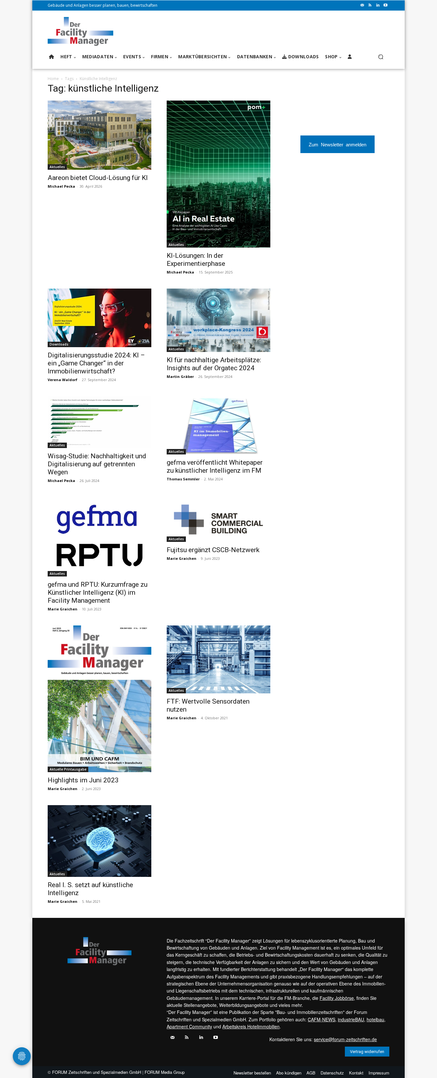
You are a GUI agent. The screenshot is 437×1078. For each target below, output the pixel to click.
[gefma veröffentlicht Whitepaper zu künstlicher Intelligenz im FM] (218, 425)
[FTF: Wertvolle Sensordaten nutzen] (218, 659)
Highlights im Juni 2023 (83, 780)
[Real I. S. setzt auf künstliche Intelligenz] (99, 841)
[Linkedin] (378, 5)
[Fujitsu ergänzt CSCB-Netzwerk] (218, 519)
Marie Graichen (62, 609)
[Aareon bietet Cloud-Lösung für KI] (99, 135)
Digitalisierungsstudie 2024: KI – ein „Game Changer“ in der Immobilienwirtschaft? (96, 363)
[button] (380, 56)
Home (53, 78)
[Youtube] (385, 5)
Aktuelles (57, 167)
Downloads (59, 344)
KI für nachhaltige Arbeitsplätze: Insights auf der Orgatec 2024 (214, 364)
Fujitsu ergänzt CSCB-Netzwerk (213, 550)
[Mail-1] (362, 5)
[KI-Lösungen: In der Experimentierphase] (218, 174)
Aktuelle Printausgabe (68, 769)
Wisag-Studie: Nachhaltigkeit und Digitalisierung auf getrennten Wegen (97, 464)
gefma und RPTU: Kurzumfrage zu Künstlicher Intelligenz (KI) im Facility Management (97, 592)
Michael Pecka (61, 186)
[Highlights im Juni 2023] (99, 698)
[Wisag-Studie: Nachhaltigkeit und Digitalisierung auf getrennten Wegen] (99, 422)
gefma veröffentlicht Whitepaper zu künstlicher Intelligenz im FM (215, 466)
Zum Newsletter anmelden (337, 144)
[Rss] (370, 5)
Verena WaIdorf (62, 379)
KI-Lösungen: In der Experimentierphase (196, 259)
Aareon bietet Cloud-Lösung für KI (98, 178)
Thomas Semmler (183, 479)
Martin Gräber (180, 376)
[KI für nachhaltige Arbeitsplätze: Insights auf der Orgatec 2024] (218, 320)
